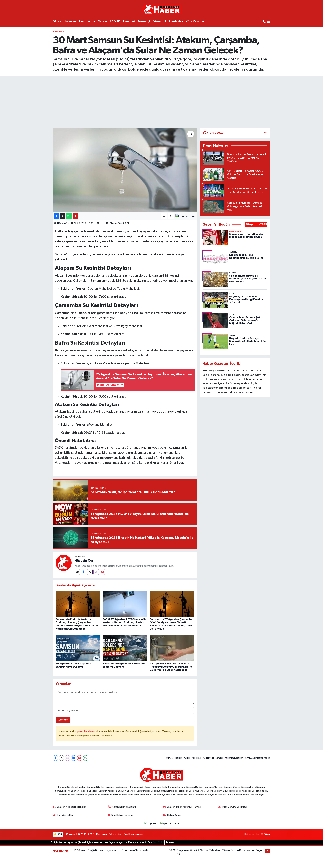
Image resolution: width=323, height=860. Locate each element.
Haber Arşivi (174, 815)
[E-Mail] (77, 572)
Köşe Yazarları (195, 21)
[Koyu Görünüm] (264, 21)
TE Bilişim (265, 834)
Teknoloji (143, 21)
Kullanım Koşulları (234, 758)
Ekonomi (129, 21)
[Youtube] (102, 572)
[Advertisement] (161, 101)
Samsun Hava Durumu (124, 807)
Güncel (57, 21)
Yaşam (102, 21)
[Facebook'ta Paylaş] (56, 216)
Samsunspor (87, 21)
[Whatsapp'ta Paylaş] (69, 216)
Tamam (170, 842)
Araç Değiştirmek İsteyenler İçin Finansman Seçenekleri (115, 850)
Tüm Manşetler (65, 815)
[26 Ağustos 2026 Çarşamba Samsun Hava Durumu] (78, 648)
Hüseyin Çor (63, 223)
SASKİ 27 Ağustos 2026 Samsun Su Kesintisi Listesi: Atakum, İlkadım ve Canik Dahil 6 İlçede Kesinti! (124, 622)
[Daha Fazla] (75, 216)
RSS (59, 834)
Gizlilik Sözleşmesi (213, 758)
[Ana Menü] (268, 21)
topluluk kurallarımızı (86, 731)
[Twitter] (90, 572)
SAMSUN (58, 31)
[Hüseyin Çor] (64, 562)
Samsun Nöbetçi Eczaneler (71, 807)
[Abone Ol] (185, 216)
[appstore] (151, 823)
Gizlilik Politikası (192, 758)
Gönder (63, 719)
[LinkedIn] (73, 758)
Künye (169, 758)
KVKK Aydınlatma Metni (257, 758)
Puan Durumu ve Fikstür (234, 807)
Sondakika (176, 21)
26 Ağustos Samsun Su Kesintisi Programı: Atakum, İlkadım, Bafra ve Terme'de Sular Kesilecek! (171, 666)
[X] (61, 758)
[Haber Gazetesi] (161, 9)
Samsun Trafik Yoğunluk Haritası (184, 807)
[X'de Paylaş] (62, 216)
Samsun (70, 21)
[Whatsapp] (85, 758)
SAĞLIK (115, 21)
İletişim (178, 758)
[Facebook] (83, 572)
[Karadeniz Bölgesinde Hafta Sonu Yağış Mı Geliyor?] (125, 648)
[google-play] (170, 823)
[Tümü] (265, 132)
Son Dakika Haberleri (122, 815)
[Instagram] (96, 572)
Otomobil (159, 21)
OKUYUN (158, 842)
